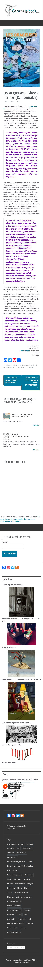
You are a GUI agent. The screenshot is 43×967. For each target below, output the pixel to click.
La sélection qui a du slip (11, 745)
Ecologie (15, 870)
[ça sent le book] (21, 10)
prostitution (11, 919)
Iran (14, 888)
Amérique (29, 844)
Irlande (19, 888)
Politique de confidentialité (16, 826)
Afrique (21, 844)
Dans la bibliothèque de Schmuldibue (20, 866)
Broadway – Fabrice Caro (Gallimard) (11, 380)
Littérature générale (31, 365)
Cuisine (29, 862)
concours (10, 853)
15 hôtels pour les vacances (13, 585)
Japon (9, 892)
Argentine (10, 848)
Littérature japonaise (14, 910)
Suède (23, 928)
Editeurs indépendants (15, 875)
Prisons (25, 915)
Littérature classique (14, 901)
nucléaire (10, 915)
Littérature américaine (23, 897)
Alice (18, 102)
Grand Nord (18, 879)
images (30, 884)
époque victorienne (14, 932)
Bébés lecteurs (27, 848)
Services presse (12, 928)
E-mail (5, 542)
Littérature (8, 365)
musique (27, 910)
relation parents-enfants (15, 923)
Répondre (36, 425)
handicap (27, 879)
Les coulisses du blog (21, 892)
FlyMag (16, 962)
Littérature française (18, 365)
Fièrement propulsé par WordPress (18, 960)
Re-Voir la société (9, 367)
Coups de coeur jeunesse (16, 862)
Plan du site (11, 828)
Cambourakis (25, 351)
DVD (8, 870)
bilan (18, 848)
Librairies (10, 897)
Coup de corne (12, 857)
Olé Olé (18, 915)
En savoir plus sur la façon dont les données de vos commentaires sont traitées (19, 519)
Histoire (10, 884)
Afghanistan (11, 844)
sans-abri (30, 923)
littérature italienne (14, 906)
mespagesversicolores (21, 414)
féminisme (31, 367)
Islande (26, 888)
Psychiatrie (21, 919)
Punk (29, 919)
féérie (9, 879)
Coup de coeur (22, 367)
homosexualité (20, 884)
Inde (8, 888)
